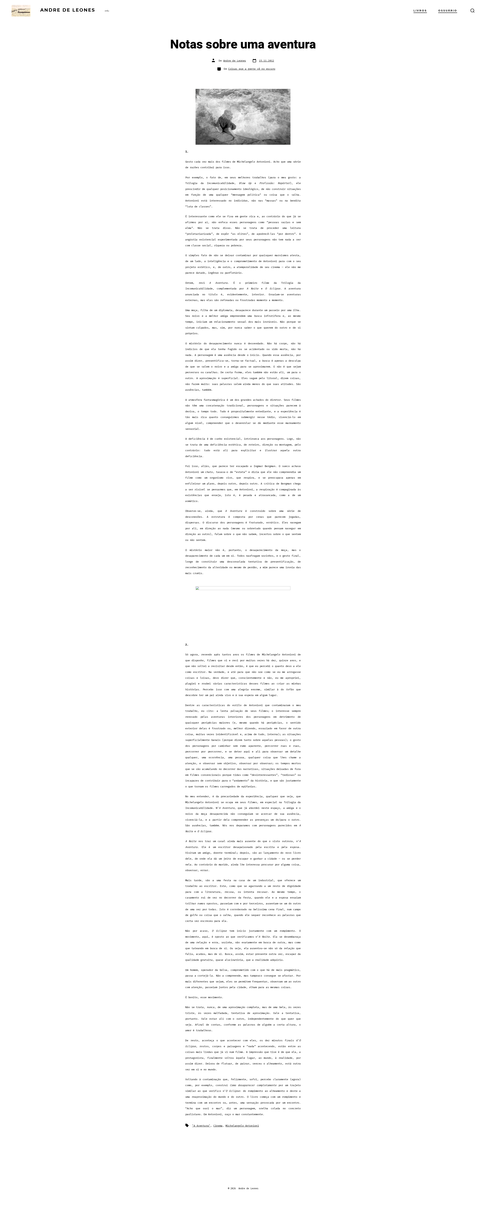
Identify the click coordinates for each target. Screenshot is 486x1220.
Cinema (217, 1125)
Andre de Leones (234, 60)
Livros (420, 10)
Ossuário (447, 10)
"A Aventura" (201, 1125)
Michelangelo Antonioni (242, 1125)
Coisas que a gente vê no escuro (251, 68)
